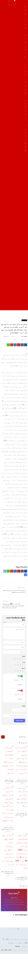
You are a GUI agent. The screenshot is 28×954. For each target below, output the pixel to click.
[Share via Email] (25, 348)
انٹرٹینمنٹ (10, 825)
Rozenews (24, 336)
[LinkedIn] (15, 344)
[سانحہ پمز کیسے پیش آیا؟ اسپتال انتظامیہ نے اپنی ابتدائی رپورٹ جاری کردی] (7, 850)
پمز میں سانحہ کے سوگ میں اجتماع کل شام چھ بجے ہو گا (21, 814)
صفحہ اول (25, 17)
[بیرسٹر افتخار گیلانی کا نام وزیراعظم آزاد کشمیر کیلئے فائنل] (7, 760)
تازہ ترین (20, 777)
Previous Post (21, 587)
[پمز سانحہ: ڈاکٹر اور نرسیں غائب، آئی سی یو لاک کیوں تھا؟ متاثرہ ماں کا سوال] (21, 760)
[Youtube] (18, 344)
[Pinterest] (11, 344)
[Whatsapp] (8, 344)
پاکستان (25, 46)
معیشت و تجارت (24, 874)
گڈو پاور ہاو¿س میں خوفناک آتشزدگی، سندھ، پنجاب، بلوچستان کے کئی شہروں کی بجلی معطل (13, 605)
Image (23, 706)
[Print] (4, 344)
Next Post (5, 601)
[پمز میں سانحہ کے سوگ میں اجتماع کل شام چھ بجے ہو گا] (21, 797)
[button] (25, 155)
